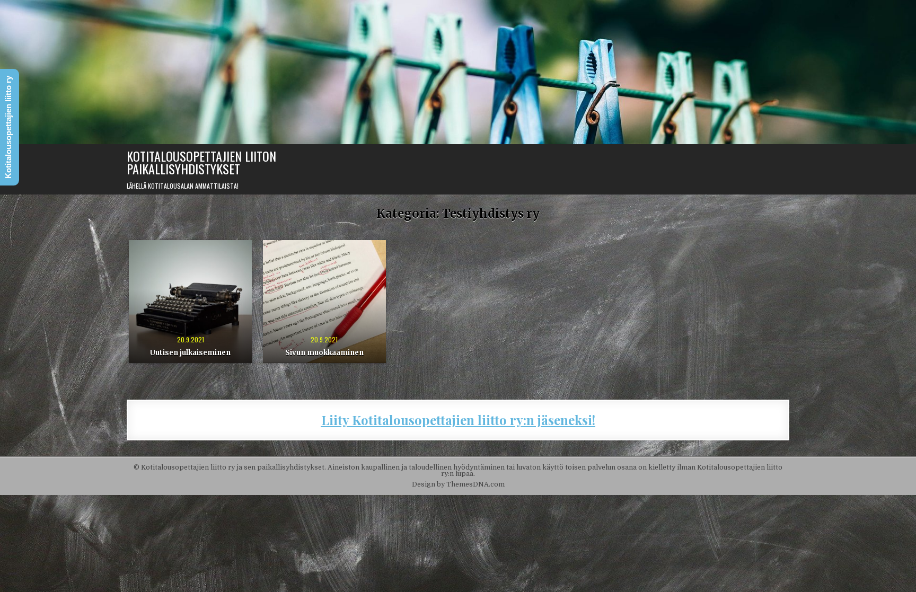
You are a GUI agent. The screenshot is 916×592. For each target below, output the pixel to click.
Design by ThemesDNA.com (458, 484)
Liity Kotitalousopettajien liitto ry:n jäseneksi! (458, 419)
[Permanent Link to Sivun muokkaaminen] (324, 301)
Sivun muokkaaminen (324, 352)
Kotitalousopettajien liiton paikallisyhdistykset (201, 162)
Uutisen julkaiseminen (190, 352)
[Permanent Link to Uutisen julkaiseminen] (190, 301)
